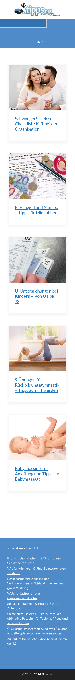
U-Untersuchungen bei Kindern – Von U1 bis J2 (36, 296)
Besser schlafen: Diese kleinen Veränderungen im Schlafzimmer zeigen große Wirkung (35, 583)
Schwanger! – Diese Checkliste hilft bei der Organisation (36, 124)
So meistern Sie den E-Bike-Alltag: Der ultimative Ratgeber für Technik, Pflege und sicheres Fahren (37, 618)
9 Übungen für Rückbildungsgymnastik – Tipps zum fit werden (37, 385)
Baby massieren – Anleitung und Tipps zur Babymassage (37, 473)
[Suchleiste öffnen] (37, 32)
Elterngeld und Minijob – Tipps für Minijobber (36, 210)
